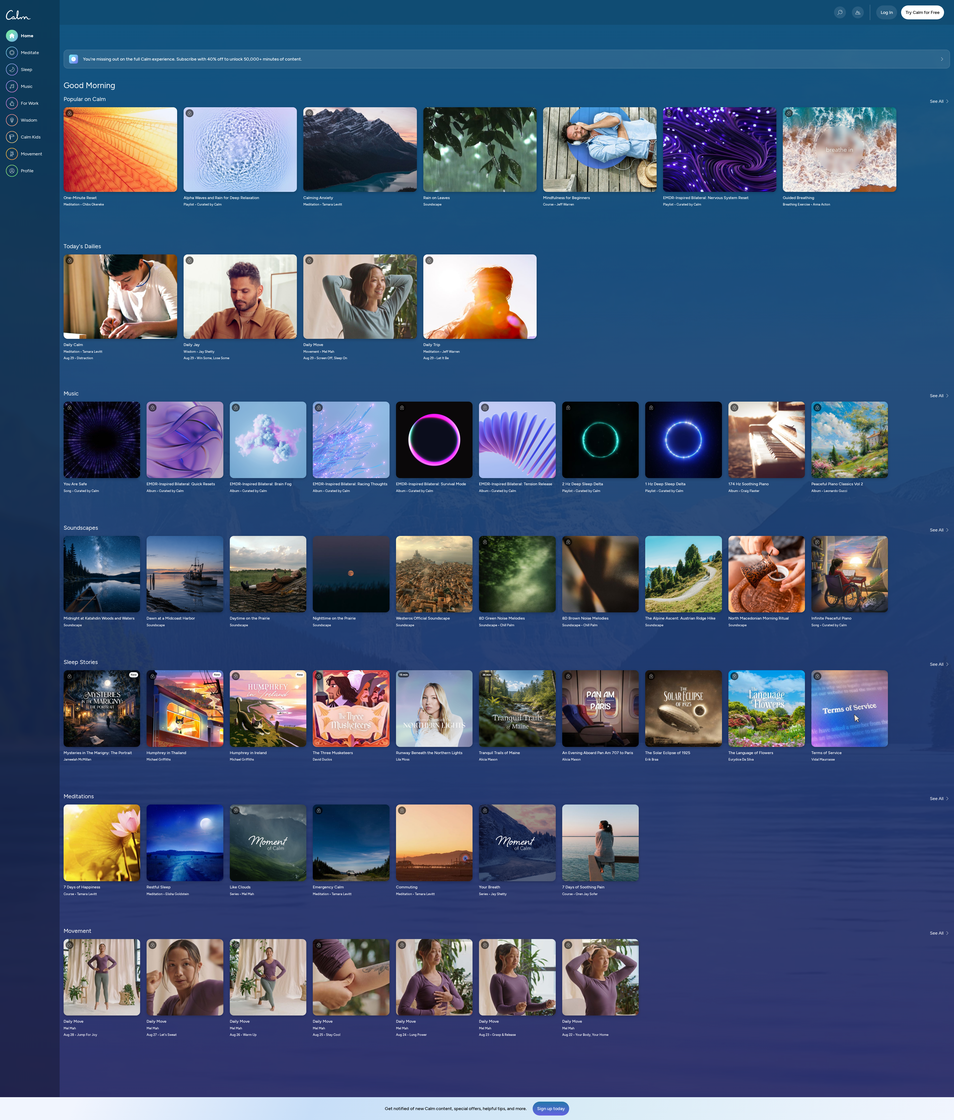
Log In (887, 12)
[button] (507, 59)
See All (937, 101)
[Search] (840, 12)
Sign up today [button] (551, 1108)
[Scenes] (858, 12)
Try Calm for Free (923, 12)
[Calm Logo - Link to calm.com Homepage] (18, 15)
